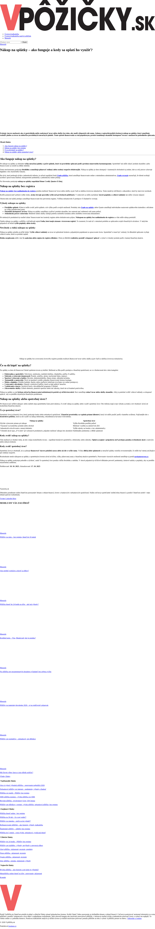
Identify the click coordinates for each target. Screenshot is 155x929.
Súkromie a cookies (135, 918)
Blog (14, 499)
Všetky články (5, 776)
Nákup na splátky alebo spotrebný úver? (19, 152)
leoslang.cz (12, 926)
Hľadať (24, 42)
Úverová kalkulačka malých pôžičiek (18, 36)
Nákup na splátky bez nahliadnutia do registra (18, 191)
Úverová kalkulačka (12, 34)
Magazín (8, 38)
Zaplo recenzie (122, 175)
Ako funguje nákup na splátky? (16, 146)
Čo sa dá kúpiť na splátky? (14, 150)
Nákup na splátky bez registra (15, 148)
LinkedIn (8, 499)
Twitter (2, 499)
